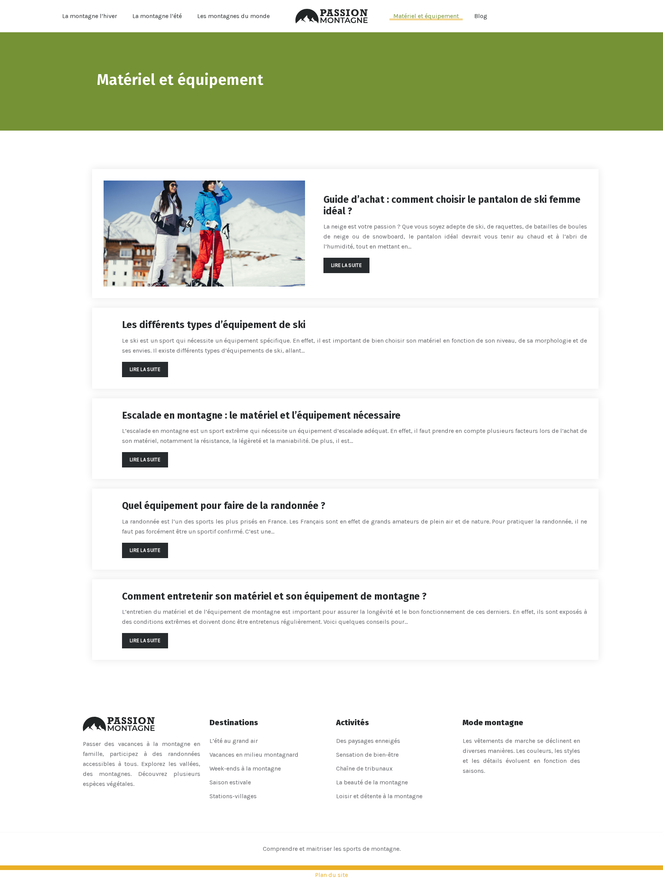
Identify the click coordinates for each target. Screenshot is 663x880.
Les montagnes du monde (233, 16)
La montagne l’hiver (89, 16)
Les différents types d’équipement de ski (213, 325)
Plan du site (331, 874)
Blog (480, 16)
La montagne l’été (157, 16)
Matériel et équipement (426, 16)
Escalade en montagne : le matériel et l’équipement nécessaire (261, 415)
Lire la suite (346, 265)
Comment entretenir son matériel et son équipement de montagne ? (274, 596)
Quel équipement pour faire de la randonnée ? (223, 506)
